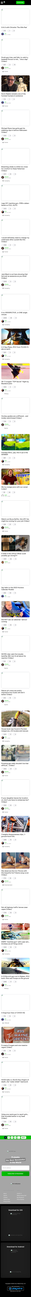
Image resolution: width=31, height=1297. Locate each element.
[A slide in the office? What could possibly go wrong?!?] (15, 543)
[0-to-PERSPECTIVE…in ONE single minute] (15, 302)
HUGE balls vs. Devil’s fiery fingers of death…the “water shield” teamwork (15, 1081)
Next (23, 1137)
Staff (6, 495)
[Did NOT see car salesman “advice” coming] (15, 609)
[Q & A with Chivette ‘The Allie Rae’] (15, 17)
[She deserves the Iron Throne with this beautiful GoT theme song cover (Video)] (15, 860)
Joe (5, 33)
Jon (5, 1053)
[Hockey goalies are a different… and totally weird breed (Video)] (15, 406)
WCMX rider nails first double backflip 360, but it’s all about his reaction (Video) (13, 656)
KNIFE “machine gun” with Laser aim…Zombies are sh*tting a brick (15, 943)
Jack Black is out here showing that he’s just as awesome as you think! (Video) (14, 276)
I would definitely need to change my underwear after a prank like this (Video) (15, 240)
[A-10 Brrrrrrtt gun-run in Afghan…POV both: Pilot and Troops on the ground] (15, 966)
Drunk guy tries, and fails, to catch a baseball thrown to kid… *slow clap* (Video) (14, 59)
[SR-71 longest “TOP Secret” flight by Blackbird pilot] (15, 371)
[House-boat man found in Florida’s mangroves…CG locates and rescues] (15, 719)
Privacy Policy (6, 1201)
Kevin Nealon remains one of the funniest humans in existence (13, 95)
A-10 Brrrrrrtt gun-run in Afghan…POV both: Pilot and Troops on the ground (15, 977)
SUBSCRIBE (20, 2)
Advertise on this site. (15, 1291)
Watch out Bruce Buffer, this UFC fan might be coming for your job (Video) (15, 520)
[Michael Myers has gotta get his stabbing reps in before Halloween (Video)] (15, 118)
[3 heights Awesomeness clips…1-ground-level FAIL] (15, 824)
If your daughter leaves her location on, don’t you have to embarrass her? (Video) (15, 800)
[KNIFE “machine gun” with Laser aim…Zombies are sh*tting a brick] (15, 931)
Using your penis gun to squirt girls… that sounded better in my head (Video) (14, 1116)
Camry (6, 561)
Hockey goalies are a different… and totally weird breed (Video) (14, 417)
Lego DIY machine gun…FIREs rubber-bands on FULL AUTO (15, 204)
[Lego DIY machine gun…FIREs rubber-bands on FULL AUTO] (15, 193)
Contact (5, 1197)
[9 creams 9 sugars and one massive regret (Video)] (15, 1035)
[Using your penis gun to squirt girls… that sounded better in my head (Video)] (15, 1104)
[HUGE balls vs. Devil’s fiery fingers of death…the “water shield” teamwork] (15, 1069)
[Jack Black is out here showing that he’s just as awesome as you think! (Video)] (15, 264)
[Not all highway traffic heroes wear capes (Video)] (15, 897)
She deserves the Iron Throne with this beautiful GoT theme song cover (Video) (15, 873)
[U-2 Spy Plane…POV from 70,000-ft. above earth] (15, 337)
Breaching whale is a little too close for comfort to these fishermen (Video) (14, 169)
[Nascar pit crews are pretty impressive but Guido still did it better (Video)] (15, 680)
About (5, 1193)
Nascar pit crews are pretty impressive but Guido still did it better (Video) (13, 692)
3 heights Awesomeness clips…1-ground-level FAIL (13, 835)
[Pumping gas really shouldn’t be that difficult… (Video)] (15, 753)
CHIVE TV (19, 1193)
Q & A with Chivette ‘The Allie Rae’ (14, 27)
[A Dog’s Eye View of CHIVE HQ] (15, 1002)
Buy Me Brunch (20, 1197)
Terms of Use (6, 1199)
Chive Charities (20, 1199)
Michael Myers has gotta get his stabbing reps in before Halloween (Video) (14, 130)
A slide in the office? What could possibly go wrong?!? (13, 555)
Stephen (7, 67)
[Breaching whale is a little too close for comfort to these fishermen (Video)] (15, 156)
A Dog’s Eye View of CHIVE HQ (13, 1013)
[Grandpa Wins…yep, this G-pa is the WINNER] (15, 442)
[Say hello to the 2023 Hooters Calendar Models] (15, 577)
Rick (6, 211)
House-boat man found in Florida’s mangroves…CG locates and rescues (14, 730)
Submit (5, 1195)
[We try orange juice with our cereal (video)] (15, 477)
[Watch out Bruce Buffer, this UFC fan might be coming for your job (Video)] (15, 509)
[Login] (27, 3)
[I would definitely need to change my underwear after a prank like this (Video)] (15, 227)
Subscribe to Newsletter (15, 1173)
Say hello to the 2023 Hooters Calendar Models (12, 588)
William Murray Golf (21, 1195)
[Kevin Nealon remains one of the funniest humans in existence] (15, 83)
